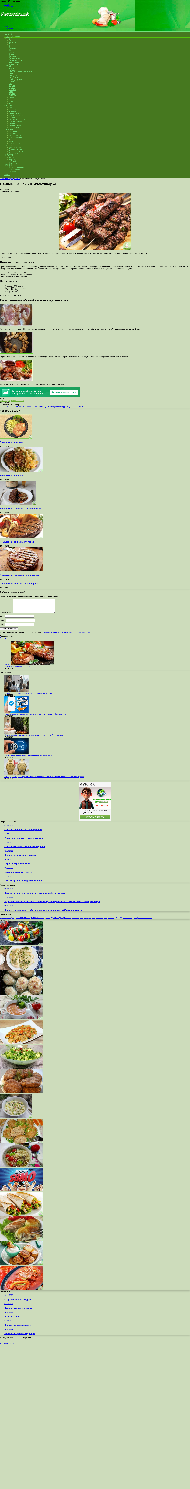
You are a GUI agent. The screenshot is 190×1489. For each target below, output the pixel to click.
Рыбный (12, 111)
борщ (1, 918)
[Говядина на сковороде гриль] (21, 1289)
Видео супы (13, 64)
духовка (17, 918)
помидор (107, 918)
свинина (126, 918)
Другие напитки (15, 163)
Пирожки (12, 133)
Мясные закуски (15, 147)
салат (118, 917)
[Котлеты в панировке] (21, 994)
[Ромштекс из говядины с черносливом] (18, 504)
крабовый (41, 918)
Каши (11, 92)
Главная (3, 179)
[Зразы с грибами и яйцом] (21, 1240)
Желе (11, 141)
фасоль (139, 918)
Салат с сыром (15, 125)
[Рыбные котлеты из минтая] (21, 1265)
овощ (85, 918)
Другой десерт (15, 143)
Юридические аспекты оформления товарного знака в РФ (28, 756)
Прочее (8, 165)
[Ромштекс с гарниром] (21, 471)
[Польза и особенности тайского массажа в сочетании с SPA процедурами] (16, 733)
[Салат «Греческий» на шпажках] (21, 945)
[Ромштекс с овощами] (16, 438)
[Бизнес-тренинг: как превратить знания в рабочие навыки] (16, 691)
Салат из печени (15, 121)
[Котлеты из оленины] (21, 1093)
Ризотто (12, 82)
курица (61, 918)
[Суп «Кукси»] (21, 1167)
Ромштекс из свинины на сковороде (19, 583)
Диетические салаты (17, 119)
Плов (11, 74)
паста (98, 918)
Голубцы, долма (15, 80)
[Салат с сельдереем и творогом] (21, 1068)
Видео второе (14, 104)
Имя (2, 616)
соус (130, 918)
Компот (12, 159)
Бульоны (12, 56)
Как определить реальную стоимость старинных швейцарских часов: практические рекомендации (44, 777)
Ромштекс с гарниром (11, 475)
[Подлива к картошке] (21, 1019)
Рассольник (13, 48)
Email (3, 620)
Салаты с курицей (16, 115)
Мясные (12, 68)
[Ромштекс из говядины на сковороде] (21, 571)
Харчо (11, 52)
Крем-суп (12, 42)
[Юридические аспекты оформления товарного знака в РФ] (16, 754)
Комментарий (6, 612)
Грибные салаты (15, 113)
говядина (6, 918)
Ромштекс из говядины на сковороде (19, 575)
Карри (11, 98)
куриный (54, 918)
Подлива (12, 102)
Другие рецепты (15, 62)
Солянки (12, 50)
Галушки (12, 96)
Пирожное (13, 131)
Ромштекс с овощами (11, 442)
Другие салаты (15, 127)
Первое (8, 38)
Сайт (2, 624)
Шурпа (11, 54)
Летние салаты (15, 117)
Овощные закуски (16, 151)
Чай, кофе (13, 161)
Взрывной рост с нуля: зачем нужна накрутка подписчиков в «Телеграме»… (35, 714)
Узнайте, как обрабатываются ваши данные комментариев (68, 632)
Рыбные (12, 70)
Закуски (8, 145)
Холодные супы (15, 60)
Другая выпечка (15, 137)
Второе (7, 66)
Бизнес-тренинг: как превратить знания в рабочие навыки (28, 693)
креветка (47, 918)
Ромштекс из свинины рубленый (17, 542)
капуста (23, 918)
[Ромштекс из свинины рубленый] (21, 537)
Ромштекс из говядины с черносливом (20, 508)
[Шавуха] (21, 1215)
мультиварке (5, 401)
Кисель (11, 157)
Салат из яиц (14, 123)
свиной (14, 401)
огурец (89, 918)
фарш (135, 918)
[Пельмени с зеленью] (21, 969)
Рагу (10, 84)
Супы (11, 40)
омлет (93, 918)
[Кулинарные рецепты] (14, 23)
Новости (12, 171)
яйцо (150, 918)
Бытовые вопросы (16, 167)
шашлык (20, 401)
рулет (112, 918)
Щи (10, 46)
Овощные (13, 76)
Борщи (11, 44)
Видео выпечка (15, 135)
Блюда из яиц (14, 78)
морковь (67, 918)
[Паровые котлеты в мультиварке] (21, 1142)
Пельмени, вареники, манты (20, 72)
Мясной (12, 108)
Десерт (7, 139)
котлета (35, 917)
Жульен (12, 94)
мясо (81, 918)
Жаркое (12, 86)
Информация (14, 36)
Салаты (8, 106)
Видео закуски (14, 153)
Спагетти (12, 90)
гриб (12, 918)
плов (101, 918)
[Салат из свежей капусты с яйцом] (16, 1117)
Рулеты (12, 88)
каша (28, 918)
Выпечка (8, 129)
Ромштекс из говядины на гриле (17, 667)
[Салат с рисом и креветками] (21, 1043)
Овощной (12, 109)
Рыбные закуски (15, 149)
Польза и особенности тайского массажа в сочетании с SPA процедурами (34, 735)
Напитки (8, 155)
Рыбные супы (14, 58)
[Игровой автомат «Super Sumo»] (21, 1191)
